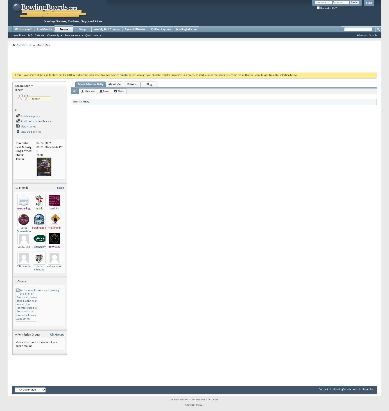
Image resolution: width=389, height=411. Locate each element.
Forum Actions (72, 35)
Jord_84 (54, 208)
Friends (131, 84)
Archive (363, 389)
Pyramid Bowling (135, 29)
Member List (24, 45)
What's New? (23, 29)
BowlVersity (44, 29)
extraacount (54, 266)
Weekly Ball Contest (107, 29)
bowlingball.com (186, 29)
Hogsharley (39, 246)
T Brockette (24, 266)
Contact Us (325, 389)
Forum (64, 29)
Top (372, 389)
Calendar (40, 35)
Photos (121, 91)
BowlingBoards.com (345, 389)
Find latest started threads (35, 121)
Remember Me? (328, 8)
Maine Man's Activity (90, 84)
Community (53, 35)
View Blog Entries (30, 131)
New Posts (19, 35)
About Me (114, 84)
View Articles (28, 126)
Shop (82, 29)
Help (369, 3)
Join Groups (57, 334)
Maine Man (90, 91)
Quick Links (91, 35)
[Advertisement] (194, 58)
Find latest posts (30, 116)
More (60, 187)
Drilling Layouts (161, 29)
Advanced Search (367, 35)
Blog (149, 84)
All (74, 91)
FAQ (30, 35)
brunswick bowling (47, 290)
